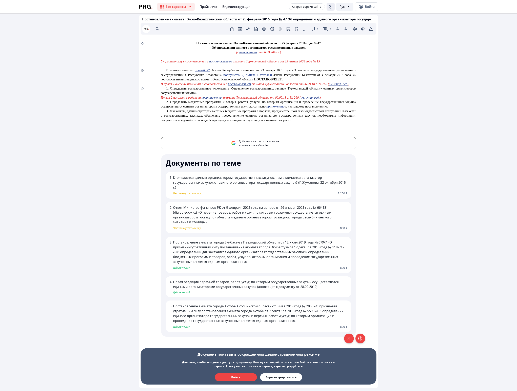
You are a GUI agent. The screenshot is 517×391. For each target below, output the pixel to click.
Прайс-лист (209, 6)
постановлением (220, 61)
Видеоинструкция (236, 6)
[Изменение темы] (331, 7)
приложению (275, 106)
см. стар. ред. (338, 84)
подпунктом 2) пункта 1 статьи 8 (247, 75)
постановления (212, 97)
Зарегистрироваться (281, 377)
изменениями (248, 52)
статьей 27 (202, 70)
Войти (236, 377)
